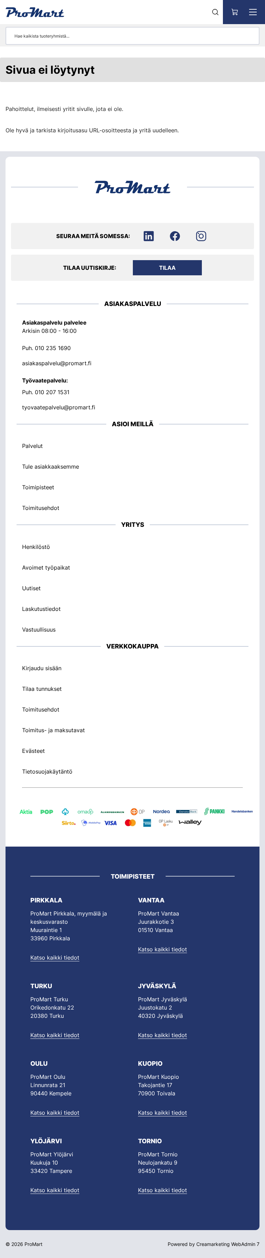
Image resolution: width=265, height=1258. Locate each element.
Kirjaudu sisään (41, 668)
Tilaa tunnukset (42, 688)
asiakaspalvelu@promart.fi (56, 363)
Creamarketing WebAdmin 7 (227, 1244)
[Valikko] (253, 12)
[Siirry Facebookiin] (175, 236)
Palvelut (32, 445)
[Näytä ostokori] (235, 12)
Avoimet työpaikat (46, 567)
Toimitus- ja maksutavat (53, 730)
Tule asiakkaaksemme (50, 466)
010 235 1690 (53, 348)
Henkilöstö (36, 546)
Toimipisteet (38, 487)
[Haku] (215, 12)
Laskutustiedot (41, 608)
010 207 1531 (52, 392)
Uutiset (31, 588)
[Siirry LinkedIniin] (148, 236)
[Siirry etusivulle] (35, 12)
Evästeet (33, 750)
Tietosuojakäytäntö (47, 771)
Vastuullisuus (39, 629)
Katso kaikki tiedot (54, 957)
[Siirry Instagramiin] (201, 236)
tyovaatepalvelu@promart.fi (58, 407)
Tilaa (167, 267)
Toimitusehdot (40, 507)
